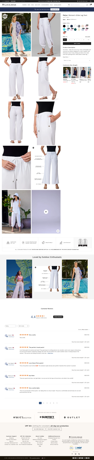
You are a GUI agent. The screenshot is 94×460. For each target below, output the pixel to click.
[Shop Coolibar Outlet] (71, 417)
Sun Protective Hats (25, 442)
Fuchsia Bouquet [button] (87, 28)
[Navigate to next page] (57, 403)
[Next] (87, 77)
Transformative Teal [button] (75, 29)
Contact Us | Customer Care (11, 444)
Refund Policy (54, 442)
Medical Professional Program (40, 439)
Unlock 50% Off (54, 9)
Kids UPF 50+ (25, 441)
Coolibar (13, 1)
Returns (11, 441)
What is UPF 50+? (40, 441)
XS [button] (65, 39)
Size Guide (39, 444)
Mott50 (23, 1)
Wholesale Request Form (54, 438)
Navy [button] (71, 26)
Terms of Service (54, 444)
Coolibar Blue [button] (64, 29)
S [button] (69, 39)
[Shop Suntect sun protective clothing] (47, 417)
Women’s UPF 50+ (25, 438)
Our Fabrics (40, 442)
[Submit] (68, 4)
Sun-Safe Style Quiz (39, 429)
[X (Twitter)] (79, 454)
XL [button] (83, 39)
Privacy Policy (54, 441)
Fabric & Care (67, 60)
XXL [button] (88, 39)
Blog (40, 446)
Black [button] (64, 26)
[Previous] (65, 77)
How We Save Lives (83, 1)
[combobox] (11, 326)
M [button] (74, 39)
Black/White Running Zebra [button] (79, 26)
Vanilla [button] (79, 29)
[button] (74, 80)
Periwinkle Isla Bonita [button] (83, 28)
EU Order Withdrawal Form (11, 442)
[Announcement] (49, 1)
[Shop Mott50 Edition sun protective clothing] (22, 417)
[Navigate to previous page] (37, 403)
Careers (54, 439)
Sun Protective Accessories (25, 444)
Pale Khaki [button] (82, 26)
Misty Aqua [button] (68, 26)
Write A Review (58, 316)
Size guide (87, 36)
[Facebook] (72, 454)
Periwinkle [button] (68, 28)
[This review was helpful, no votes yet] (85, 342)
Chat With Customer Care (54, 429)
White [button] (75, 26)
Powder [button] (72, 28)
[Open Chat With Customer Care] (90, 1)
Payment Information (11, 439)
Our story (40, 438)
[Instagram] (75, 454)
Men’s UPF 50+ (25, 439)
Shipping (11, 438)
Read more (50, 353)
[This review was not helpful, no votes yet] (87, 342)
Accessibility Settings (35, 458)
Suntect (18, 1)
